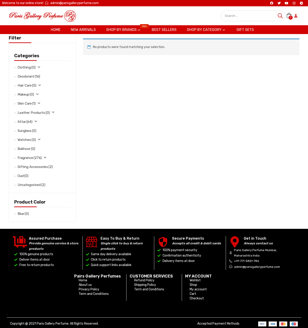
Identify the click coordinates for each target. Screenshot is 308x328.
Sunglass (27, 131)
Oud (23, 176)
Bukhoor (26, 149)
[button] (289, 16)
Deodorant (29, 76)
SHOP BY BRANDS (124, 28)
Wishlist (195, 280)
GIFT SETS (245, 30)
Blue (23, 214)
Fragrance (30, 158)
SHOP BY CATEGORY (204, 30)
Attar (25, 122)
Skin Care (27, 103)
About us (85, 285)
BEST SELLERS (164, 30)
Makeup (26, 94)
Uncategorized (31, 185)
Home (83, 280)
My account (198, 289)
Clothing (27, 67)
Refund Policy (144, 280)
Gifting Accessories (35, 167)
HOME (55, 30)
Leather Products (34, 113)
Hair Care (27, 85)
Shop (193, 285)
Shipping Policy (145, 285)
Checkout (197, 298)
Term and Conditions (94, 294)
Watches (27, 140)
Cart (193, 294)
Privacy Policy (89, 289)
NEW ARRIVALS (83, 30)
